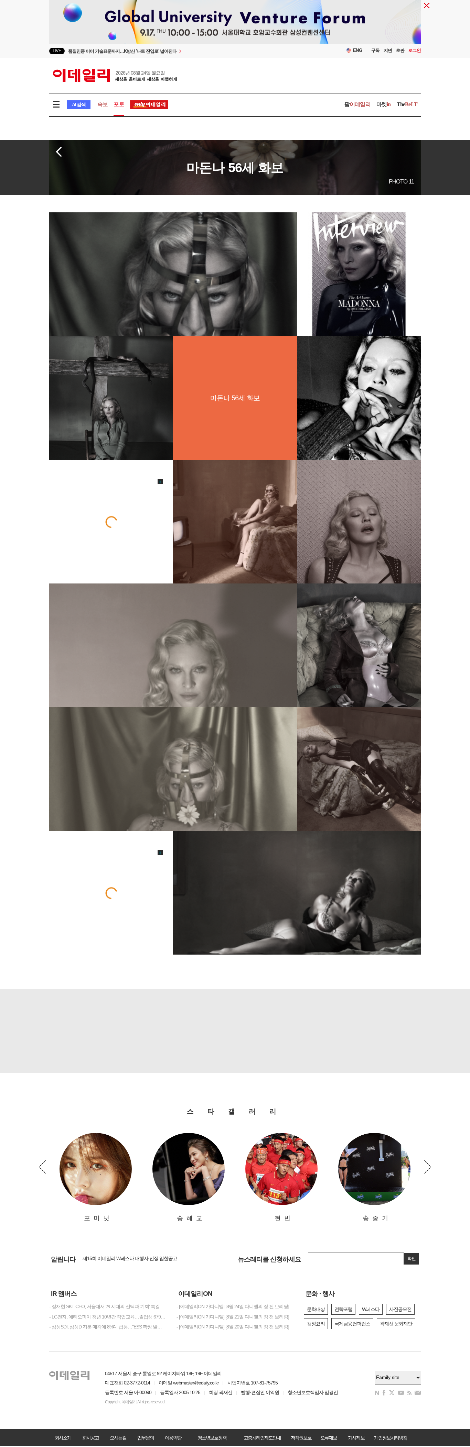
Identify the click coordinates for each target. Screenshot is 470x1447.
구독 (375, 50)
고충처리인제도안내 (262, 1437)
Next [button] (427, 1166)
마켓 (383, 104)
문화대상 (316, 1309)
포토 (119, 104)
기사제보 (356, 1437)
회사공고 (90, 1437)
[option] (179, 51)
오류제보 (328, 1437)
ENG (357, 50)
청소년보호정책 (211, 1437)
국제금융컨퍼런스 (352, 1323)
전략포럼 (343, 1309)
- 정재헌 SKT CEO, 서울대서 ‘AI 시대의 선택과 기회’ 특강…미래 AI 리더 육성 (107, 1306)
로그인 (414, 50)
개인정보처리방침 (390, 1437)
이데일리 (115, 75)
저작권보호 (301, 1437)
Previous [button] (42, 1166)
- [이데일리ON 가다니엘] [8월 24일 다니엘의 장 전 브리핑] (233, 1306)
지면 (388, 50)
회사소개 (63, 1437)
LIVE (57, 50)
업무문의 (145, 1437)
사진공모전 (400, 1309)
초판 (400, 50)
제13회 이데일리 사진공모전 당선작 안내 (123, 1259)
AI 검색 (78, 104)
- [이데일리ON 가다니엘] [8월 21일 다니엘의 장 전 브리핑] (233, 1317)
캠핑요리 (316, 1323)
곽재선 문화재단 (396, 1323)
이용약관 (173, 1437)
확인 (411, 1258)
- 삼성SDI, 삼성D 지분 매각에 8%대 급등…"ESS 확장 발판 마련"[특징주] (107, 1326)
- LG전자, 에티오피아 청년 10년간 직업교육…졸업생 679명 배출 (107, 1317)
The (407, 104)
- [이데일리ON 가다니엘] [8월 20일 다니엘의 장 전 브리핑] (233, 1326)
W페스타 (371, 1309)
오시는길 (118, 1437)
